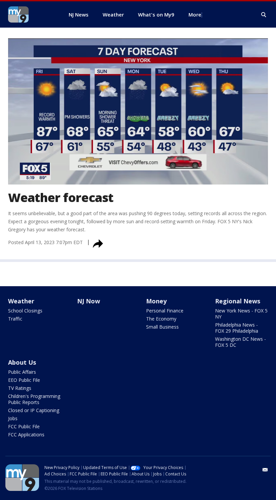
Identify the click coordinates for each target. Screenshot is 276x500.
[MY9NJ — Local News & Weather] (30, 14)
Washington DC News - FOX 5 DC (240, 342)
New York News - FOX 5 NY (241, 313)
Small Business (162, 327)
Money (156, 301)
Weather (21, 301)
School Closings (25, 310)
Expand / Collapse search (264, 14)
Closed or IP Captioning (33, 410)
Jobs (13, 418)
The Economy (161, 318)
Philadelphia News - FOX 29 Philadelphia (236, 328)
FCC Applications (26, 434)
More (194, 14)
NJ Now (88, 301)
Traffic (15, 318)
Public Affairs (22, 372)
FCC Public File (24, 426)
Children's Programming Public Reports (34, 399)
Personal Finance (164, 310)
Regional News (237, 301)
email (265, 469)
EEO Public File (24, 380)
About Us (22, 362)
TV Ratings (19, 388)
